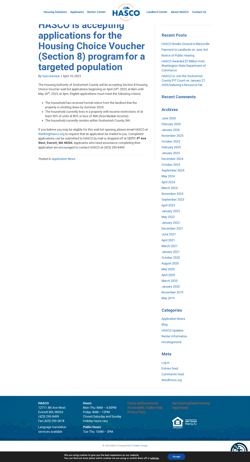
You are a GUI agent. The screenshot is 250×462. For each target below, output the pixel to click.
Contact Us (199, 12)
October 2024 (171, 164)
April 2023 (168, 205)
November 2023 (172, 193)
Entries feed (170, 368)
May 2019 (168, 298)
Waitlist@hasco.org (51, 134)
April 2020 (168, 275)
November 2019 (172, 292)
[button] (239, 451)
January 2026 (171, 130)
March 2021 (170, 246)
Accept (176, 456)
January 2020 (171, 286)
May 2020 (168, 269)
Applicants (77, 12)
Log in (166, 362)
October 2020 (171, 257)
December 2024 (172, 159)
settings (154, 458)
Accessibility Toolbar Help (145, 407)
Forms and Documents (143, 403)
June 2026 (169, 118)
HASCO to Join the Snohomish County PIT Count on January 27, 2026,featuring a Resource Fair (183, 80)
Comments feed (173, 374)
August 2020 (170, 263)
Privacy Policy (137, 412)
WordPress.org (172, 380)
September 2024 (173, 170)
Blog (165, 324)
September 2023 (173, 199)
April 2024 (168, 182)
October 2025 (171, 141)
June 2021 (169, 234)
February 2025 (171, 147)
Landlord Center (157, 12)
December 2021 (172, 228)
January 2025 (171, 153)
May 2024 (168, 176)
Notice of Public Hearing (178, 55)
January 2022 (171, 222)
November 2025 (172, 135)
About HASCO (180, 12)
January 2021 (171, 252)
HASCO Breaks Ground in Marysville (186, 44)
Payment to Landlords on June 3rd (185, 49)
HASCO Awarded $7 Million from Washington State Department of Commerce (184, 65)
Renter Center (96, 12)
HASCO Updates (173, 330)
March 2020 (170, 281)
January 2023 (171, 211)
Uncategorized (171, 342)
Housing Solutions (55, 12)
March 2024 (170, 188)
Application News (63, 159)
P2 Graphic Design (139, 445)
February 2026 (171, 124)
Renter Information (174, 336)
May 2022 (168, 217)
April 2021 (168, 240)
